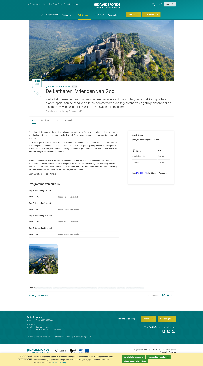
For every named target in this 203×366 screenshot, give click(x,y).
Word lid (132, 14)
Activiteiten (83, 15)
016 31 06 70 (141, 173)
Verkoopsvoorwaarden (62, 337)
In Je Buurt (99, 15)
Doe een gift (150, 14)
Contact (67, 4)
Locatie (57, 120)
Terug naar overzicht (40, 295)
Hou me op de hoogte (127, 319)
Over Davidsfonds (55, 4)
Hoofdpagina (42, 17)
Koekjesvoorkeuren (43, 337)
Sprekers (45, 120)
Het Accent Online (33, 4)
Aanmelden (70, 120)
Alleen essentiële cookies (135, 361)
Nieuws (44, 4)
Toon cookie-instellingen (158, 357)
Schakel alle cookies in (133, 357)
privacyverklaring (58, 362)
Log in (168, 4)
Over (34, 120)
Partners (74, 4)
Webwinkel (113, 15)
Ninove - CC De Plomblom (59, 87)
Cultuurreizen (52, 15)
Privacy (30, 337)
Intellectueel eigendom (82, 337)
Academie (66, 15)
